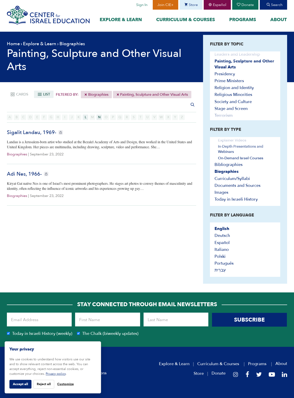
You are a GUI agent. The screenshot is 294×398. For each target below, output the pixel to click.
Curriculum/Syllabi (232, 179)
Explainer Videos (232, 140)
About (278, 20)
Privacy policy (56, 374)
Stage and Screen (231, 109)
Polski (220, 256)
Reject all (44, 384)
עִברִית (220, 270)
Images (221, 192)
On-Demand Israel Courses (240, 158)
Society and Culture (233, 102)
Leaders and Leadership (237, 54)
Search (276, 4)
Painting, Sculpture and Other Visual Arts (153, 94)
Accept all (20, 384)
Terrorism (224, 115)
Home (13, 44)
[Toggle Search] (192, 105)
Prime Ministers (229, 81)
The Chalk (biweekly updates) (110, 333)
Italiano (222, 249)
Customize (65, 384)
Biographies (97, 94)
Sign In (141, 4)
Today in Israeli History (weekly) (42, 333)
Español (219, 4)
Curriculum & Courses (185, 20)
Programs (242, 20)
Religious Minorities (233, 95)
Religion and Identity (234, 88)
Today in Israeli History (236, 199)
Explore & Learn (121, 20)
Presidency (225, 74)
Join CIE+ (165, 4)
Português (224, 263)
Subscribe (249, 320)
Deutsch (222, 235)
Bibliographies (229, 165)
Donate (247, 4)
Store (193, 4)
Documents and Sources (237, 185)
